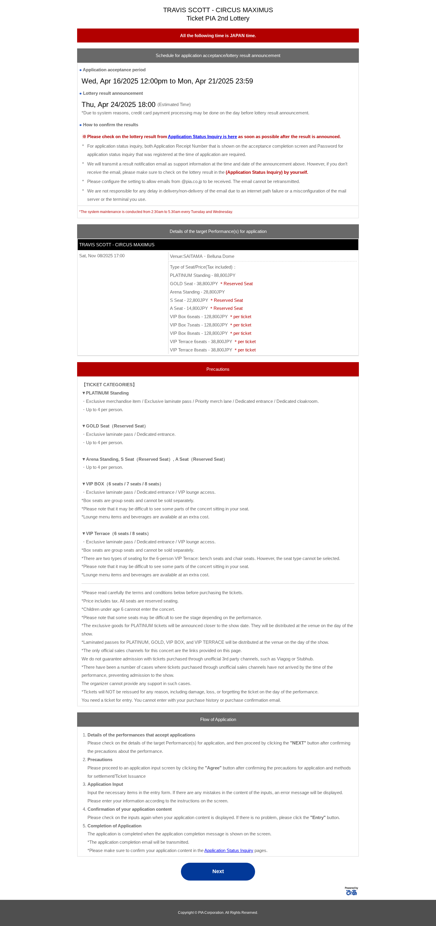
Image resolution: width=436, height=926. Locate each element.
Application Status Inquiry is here (202, 136)
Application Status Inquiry (228, 850)
